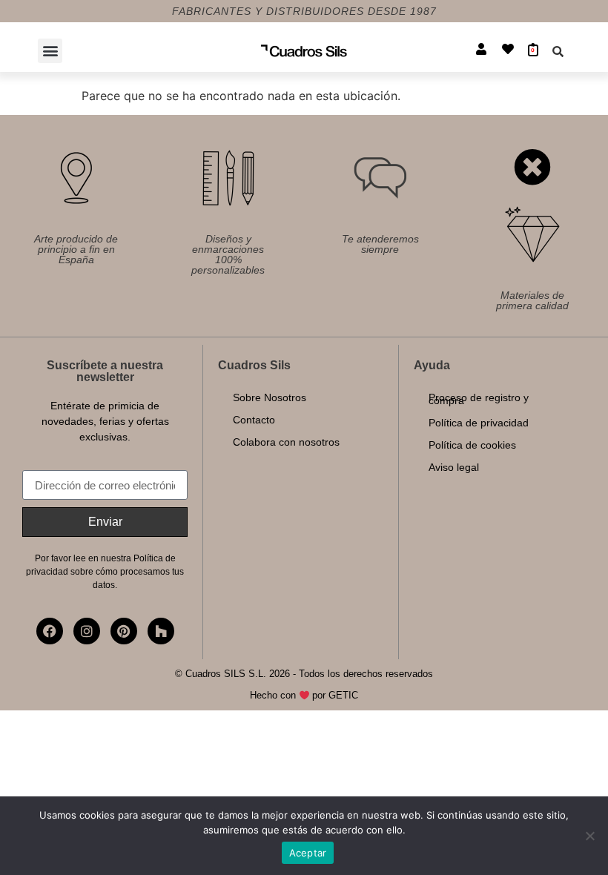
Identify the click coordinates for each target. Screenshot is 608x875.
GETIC (343, 695)
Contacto (254, 420)
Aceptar (308, 853)
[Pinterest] (123, 631)
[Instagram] (86, 631)
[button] (50, 51)
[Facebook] (49, 631)
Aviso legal (454, 467)
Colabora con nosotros (286, 442)
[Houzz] (161, 631)
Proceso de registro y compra (479, 399)
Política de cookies (472, 445)
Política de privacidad (479, 423)
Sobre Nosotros (269, 397)
